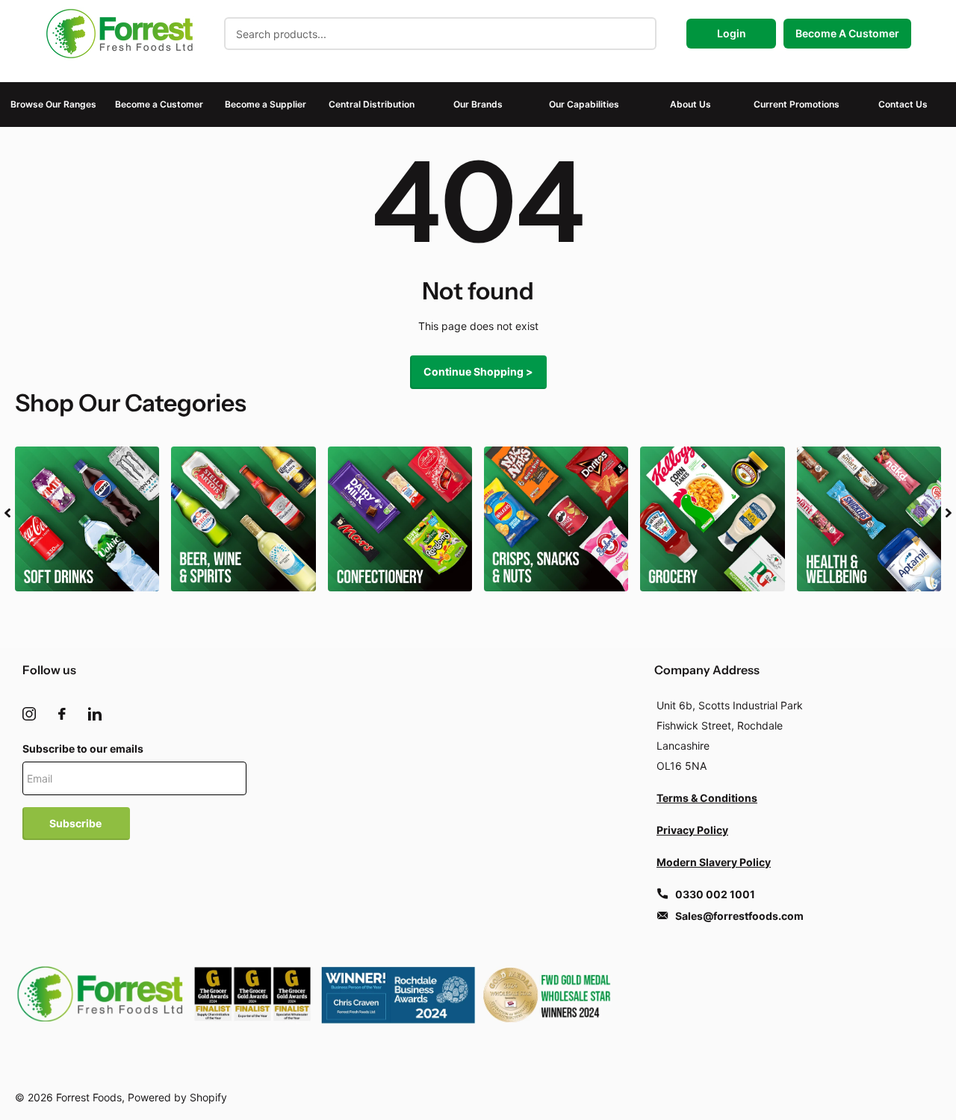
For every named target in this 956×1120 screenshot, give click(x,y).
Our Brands (478, 104)
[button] (7, 513)
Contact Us (903, 104)
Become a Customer (159, 104)
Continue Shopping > (478, 371)
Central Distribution (372, 104)
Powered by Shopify (177, 1097)
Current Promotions (796, 104)
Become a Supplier (265, 104)
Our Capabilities (584, 104)
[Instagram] (29, 714)
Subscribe (76, 823)
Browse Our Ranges (53, 104)
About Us (690, 104)
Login (731, 33)
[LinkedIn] (95, 714)
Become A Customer (847, 33)
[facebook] (62, 714)
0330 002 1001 (715, 894)
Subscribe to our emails (82, 748)
